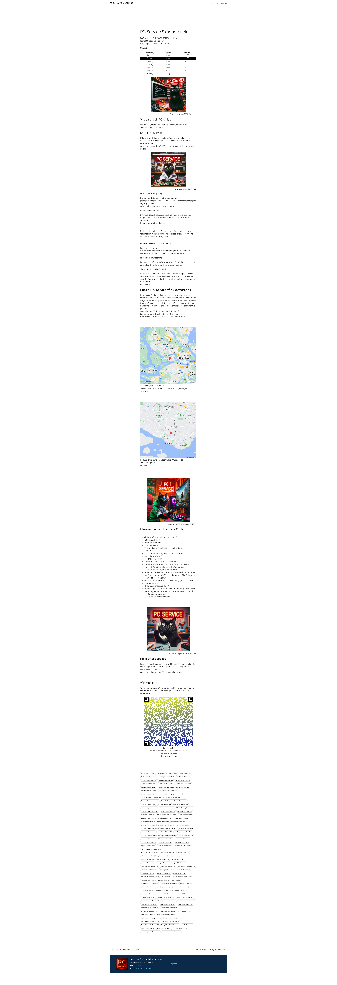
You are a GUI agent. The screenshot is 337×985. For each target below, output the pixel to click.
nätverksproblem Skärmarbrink (149, 883)
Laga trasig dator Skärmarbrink (149, 866)
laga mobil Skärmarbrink (179, 863)
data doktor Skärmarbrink (148, 804)
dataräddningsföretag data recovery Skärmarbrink (155, 821)
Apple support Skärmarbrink (166, 777)
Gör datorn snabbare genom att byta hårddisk (163, 553)
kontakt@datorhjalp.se (150, 41)
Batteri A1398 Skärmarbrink (166, 784)
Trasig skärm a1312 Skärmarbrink (150, 925)
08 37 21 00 (164, 38)
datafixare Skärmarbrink (148, 814)
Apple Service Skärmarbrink (148, 777)
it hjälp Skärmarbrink (161, 856)
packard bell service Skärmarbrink (150, 887)
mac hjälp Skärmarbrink (147, 873)
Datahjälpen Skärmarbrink (148, 818)
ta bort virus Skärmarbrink (168, 911)
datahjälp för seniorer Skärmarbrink (166, 814)
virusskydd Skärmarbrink (180, 928)
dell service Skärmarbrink (165, 842)
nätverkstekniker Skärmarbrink (169, 883)
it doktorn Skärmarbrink (182, 852)
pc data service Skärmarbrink (170, 887)
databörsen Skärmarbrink (168, 811)
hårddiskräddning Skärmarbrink (183, 845)
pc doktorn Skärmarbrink (187, 887)
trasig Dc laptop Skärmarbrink (165, 914)
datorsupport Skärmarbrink (148, 842)
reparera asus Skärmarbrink (148, 894)
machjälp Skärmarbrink (147, 877)
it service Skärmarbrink (147, 859)
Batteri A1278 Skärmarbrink (182, 780)
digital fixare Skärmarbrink (182, 842)
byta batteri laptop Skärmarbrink (150, 794)
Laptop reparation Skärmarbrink (186, 866)
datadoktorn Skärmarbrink (184, 811)
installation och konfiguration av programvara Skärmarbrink (157, 852)
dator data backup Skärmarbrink (150, 828)
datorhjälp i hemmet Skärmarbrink (150, 835)
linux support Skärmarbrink (167, 870)
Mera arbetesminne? (153, 556)
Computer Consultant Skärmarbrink (151, 797)
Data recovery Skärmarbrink (149, 808)
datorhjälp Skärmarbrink (169, 835)
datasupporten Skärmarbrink (166, 825)
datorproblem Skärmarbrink (165, 839)
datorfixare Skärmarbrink (165, 832)
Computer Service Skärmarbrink (150, 801)
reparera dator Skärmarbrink (166, 894)
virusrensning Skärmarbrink (163, 928)
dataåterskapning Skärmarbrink (184, 808)
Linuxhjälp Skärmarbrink (183, 870)
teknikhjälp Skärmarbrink (148, 914)
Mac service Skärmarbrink (164, 873)
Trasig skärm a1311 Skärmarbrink (170, 921)
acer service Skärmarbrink (148, 773)
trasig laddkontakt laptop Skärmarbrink (152, 918)
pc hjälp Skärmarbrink (147, 890)
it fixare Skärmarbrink (147, 856)
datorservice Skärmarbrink (183, 839)
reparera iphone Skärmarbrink (166, 897)
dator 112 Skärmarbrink (182, 825)
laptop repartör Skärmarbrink (149, 870)
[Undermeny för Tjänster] (218, 3)
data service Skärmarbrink (166, 808)
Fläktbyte (148, 548)
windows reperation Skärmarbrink (150, 932)
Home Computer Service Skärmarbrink (151, 849)
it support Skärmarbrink (162, 859)
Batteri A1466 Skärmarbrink (148, 787)
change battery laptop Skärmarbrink (172, 794)
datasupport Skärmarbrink (148, 825)
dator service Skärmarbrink (186, 828)
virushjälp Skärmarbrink (147, 928)
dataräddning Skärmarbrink (182, 818)
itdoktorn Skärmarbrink (178, 859)
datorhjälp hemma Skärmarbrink (183, 832)
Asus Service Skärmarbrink (183, 777)
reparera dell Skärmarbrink (184, 894)
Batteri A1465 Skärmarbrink (183, 784)
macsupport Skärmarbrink (148, 880)
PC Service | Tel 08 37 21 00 (121, 3)
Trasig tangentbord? (153, 558)
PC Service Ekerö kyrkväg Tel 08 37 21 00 (210, 950)
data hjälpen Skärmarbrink (180, 804)
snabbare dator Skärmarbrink (169, 907)
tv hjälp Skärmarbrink (187, 925)
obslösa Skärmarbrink (186, 883)
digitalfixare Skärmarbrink (148, 845)
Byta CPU (148, 550)
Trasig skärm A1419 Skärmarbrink (170, 925)
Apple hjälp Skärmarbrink (165, 773)
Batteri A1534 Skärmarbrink (183, 787)
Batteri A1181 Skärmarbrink (165, 780)
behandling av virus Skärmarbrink (168, 790)
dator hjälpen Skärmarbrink (168, 828)
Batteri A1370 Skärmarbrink (148, 784)
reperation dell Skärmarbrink (167, 904)
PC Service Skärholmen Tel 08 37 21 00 (125, 950)
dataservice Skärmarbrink (178, 821)
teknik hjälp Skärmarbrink (184, 911)
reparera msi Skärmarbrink (168, 901)
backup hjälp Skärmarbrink (148, 780)
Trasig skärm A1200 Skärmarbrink (174, 918)
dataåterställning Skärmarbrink (149, 811)
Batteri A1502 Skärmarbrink (166, 787)
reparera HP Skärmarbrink (148, 897)
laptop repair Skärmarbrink (168, 866)
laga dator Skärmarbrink (147, 863)
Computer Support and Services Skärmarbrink (174, 801)
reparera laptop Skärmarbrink (185, 897)
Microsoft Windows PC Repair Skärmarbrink (170, 880)
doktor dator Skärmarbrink (165, 845)
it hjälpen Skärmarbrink (175, 856)
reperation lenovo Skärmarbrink (149, 907)
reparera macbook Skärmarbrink (150, 901)
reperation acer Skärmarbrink (186, 901)
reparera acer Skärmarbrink (179, 890)
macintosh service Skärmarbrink (182, 877)
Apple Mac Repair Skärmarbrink (182, 773)
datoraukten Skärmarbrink (148, 832)
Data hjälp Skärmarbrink (164, 804)
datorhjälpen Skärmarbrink (185, 835)
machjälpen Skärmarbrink (163, 877)
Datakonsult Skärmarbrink (165, 818)
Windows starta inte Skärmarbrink (171, 932)
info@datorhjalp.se (144, 968)
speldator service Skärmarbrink (149, 911)
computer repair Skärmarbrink (171, 797)
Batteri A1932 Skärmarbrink (148, 790)
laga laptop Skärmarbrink (164, 863)
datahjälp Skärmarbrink (185, 814)
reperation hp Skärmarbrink (185, 904)
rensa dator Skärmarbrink (163, 890)
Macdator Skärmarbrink (179, 873)
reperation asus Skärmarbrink (149, 904)
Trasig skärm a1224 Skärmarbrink (150, 921)
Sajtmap (173, 964)
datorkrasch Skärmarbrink (148, 839)
